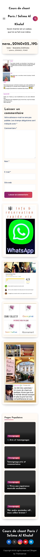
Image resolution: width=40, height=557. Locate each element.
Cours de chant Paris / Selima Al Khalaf (19, 16)
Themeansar (21, 554)
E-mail (7, 172)
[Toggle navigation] (4, 18)
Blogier (34, 550)
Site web (8, 183)
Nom (6, 161)
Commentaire (10, 128)
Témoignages (13, 436)
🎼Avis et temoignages (18, 440)
